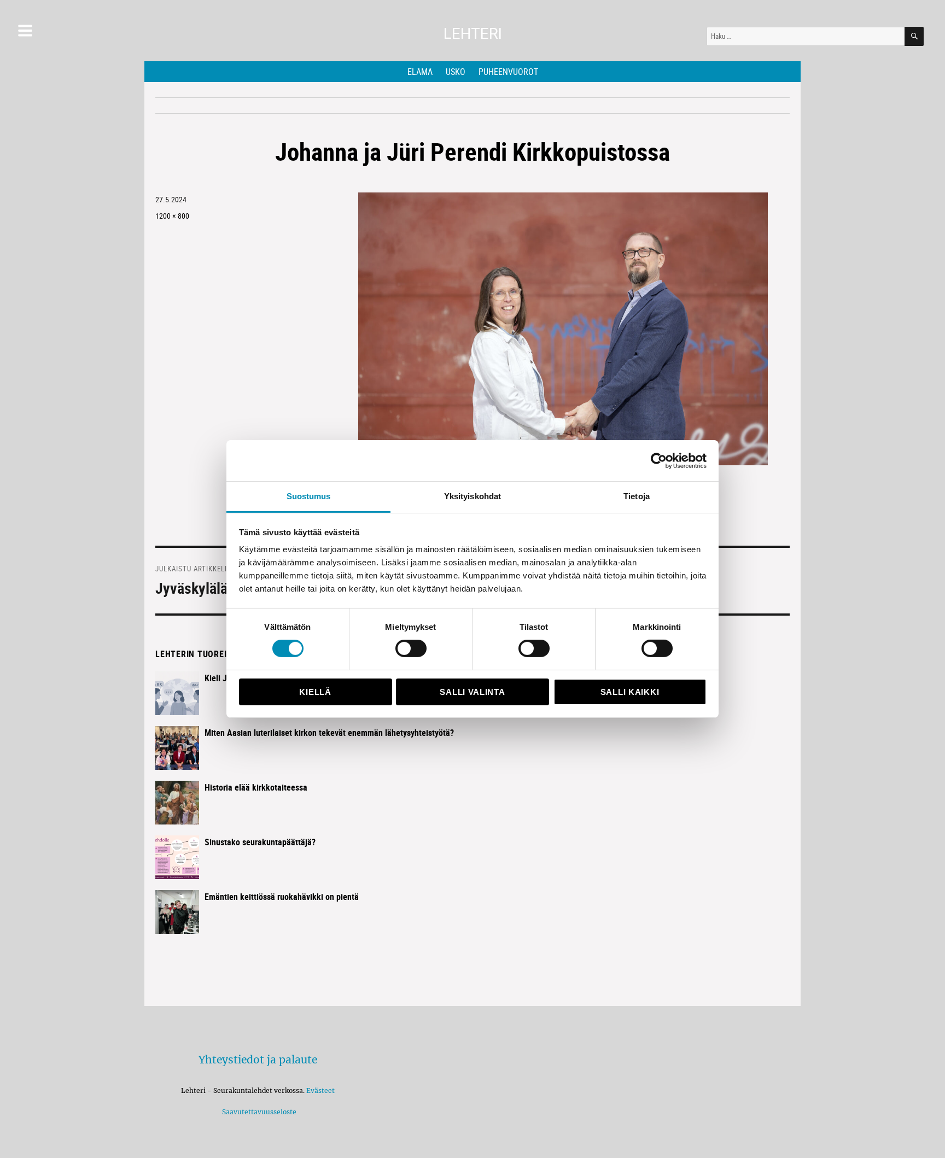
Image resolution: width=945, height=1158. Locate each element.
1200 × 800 (172, 215)
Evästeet (320, 1090)
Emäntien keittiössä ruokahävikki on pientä (282, 897)
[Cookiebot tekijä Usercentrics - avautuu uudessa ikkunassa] (659, 460)
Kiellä (315, 692)
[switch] (411, 648)
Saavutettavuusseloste (257, 1112)
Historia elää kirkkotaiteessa (256, 787)
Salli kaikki (629, 692)
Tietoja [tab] (636, 496)
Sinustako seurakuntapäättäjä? (260, 842)
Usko (455, 72)
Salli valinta (472, 692)
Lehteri (473, 34)
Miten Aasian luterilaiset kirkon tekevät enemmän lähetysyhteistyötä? (329, 733)
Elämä (420, 72)
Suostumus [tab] (309, 496)
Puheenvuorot (508, 72)
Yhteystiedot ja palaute (258, 1059)
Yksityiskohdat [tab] (472, 496)
